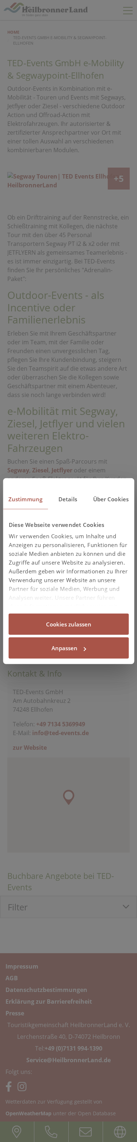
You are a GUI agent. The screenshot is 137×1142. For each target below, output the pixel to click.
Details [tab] (67, 498)
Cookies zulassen (68, 624)
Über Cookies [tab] (111, 498)
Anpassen (64, 648)
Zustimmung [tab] (25, 498)
